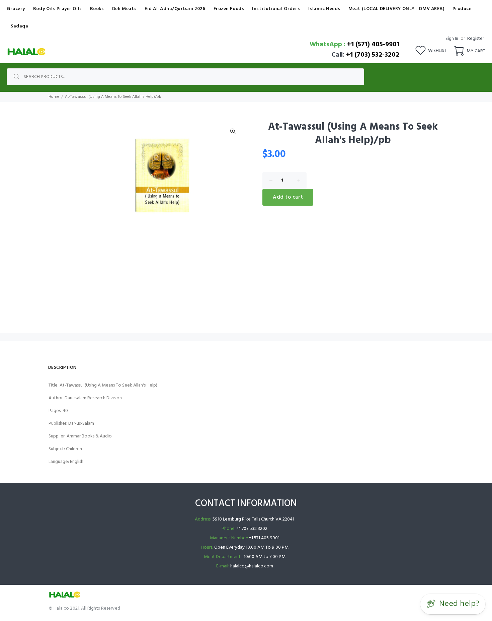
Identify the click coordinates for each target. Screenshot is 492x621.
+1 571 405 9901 (264, 538)
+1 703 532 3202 (252, 529)
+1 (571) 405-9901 (373, 44)
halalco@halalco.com (251, 566)
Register (475, 39)
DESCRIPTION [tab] (62, 367)
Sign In (451, 39)
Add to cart (288, 197)
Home (54, 96)
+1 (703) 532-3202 (372, 55)
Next (233, 175)
